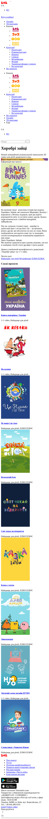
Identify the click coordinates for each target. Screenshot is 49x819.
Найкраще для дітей (10, 258)
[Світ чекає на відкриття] (24, 505)
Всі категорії (17, 66)
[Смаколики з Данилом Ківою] (24, 721)
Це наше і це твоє (9, 423)
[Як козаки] (24, 343)
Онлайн (9, 21)
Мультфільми (17, 59)
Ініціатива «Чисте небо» (17, 772)
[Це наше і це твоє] (24, 397)
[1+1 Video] (9, 3)
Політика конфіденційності (18, 765)
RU (7, 10)
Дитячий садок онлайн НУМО (15, 693)
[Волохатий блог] (24, 451)
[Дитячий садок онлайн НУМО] (24, 667)
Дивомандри (7, 639)
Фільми (14, 61)
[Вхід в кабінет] (2, 15)
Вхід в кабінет (7, 17)
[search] (2, 127)
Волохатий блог (8, 477)
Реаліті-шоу (16, 50)
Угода (8, 763)
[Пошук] (28, 141)
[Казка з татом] (24, 559)
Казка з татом (7, 585)
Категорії (10, 47)
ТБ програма (12, 24)
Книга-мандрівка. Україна (13, 315)
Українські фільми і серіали (23, 64)
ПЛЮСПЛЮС (38, 258)
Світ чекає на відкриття (12, 531)
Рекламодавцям (13, 770)
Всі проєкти (11, 69)
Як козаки (6, 369)
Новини (15, 54)
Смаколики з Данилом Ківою (15, 747)
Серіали (15, 57)
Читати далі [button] (6, 256)
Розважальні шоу (19, 52)
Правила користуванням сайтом (20, 767)
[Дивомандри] (24, 613)
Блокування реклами (15, 774)
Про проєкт (11, 760)
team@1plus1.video (9, 807)
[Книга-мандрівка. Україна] (24, 289)
